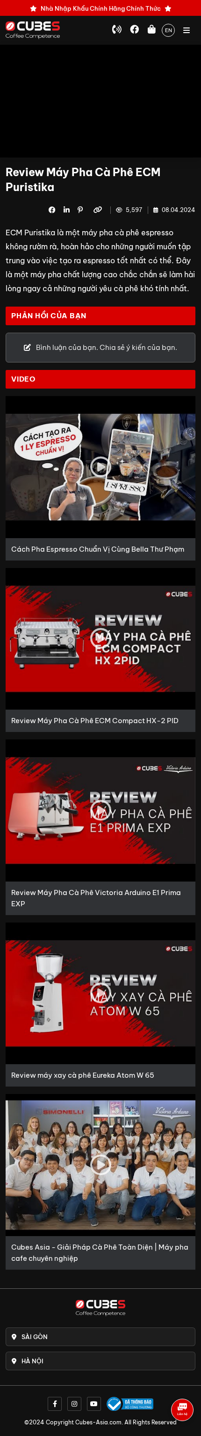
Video (23, 379)
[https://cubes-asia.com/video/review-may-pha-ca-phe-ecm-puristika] (99, 210)
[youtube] (94, 1404)
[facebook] (55, 1404)
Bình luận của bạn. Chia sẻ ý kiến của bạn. (106, 347)
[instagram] (74, 1404)
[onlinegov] (130, 1404)
